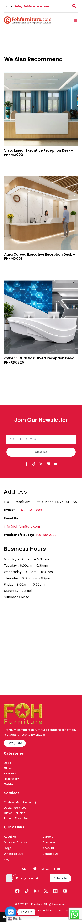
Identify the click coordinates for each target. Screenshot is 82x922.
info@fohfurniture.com (32, 6)
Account (48, 848)
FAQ (7, 859)
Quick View (11, 165)
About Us (10, 836)
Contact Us (50, 853)
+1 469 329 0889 (29, 510)
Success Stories (15, 842)
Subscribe (61, 878)
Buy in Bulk (11, 160)
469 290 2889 (45, 535)
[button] (74, 7)
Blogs (7, 848)
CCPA (58, 910)
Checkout (49, 842)
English (17, 918)
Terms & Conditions (41, 910)
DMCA (67, 910)
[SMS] (11, 912)
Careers (48, 836)
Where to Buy (13, 853)
